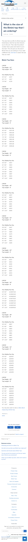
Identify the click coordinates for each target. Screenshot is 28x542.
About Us (14, 507)
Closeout (14, 489)
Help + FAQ (14, 495)
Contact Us (14, 501)
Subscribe (14, 515)
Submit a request (19, 434)
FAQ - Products (17, 9)
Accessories (14, 487)
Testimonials (14, 509)
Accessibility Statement (14, 517)
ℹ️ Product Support (7, 9)
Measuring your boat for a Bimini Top (10, 445)
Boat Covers (14, 476)
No (17, 427)
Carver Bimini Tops (23, 9)
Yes (10, 427)
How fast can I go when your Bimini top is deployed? (13, 448)
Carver (20, 9)
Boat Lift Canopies (14, 481)
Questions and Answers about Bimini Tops (11, 451)
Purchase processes (14, 498)
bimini (3, 415)
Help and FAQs (13, 9)
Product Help (14, 471)
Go (25, 531)
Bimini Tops (14, 479)
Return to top (4, 439)
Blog (14, 512)
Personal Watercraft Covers (14, 484)
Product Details (14, 473)
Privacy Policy (14, 520)
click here (13, 52)
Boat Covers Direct (2, 9)
